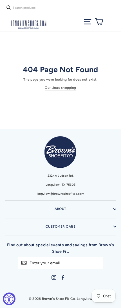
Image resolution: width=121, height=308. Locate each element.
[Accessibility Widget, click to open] (9, 299)
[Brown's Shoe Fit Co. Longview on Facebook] (62, 277)
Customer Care (60, 227)
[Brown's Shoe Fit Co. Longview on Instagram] (53, 277)
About (60, 209)
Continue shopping (60, 88)
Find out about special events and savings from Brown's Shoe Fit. (60, 248)
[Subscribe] (24, 262)
